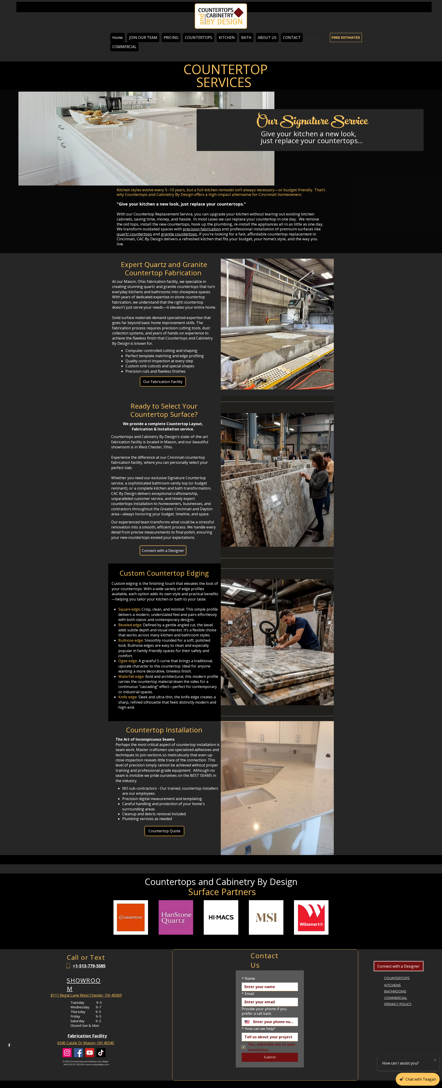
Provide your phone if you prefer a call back (264, 1011)
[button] (198, 37)
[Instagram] (67, 1052)
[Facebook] (9, 1045)
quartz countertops (134, 234)
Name (248, 978)
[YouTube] (89, 1052)
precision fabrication (202, 229)
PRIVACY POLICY (398, 1004)
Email (248, 993)
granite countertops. (179, 234)
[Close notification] (435, 1060)
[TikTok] (100, 1052)
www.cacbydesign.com (97, 1064)
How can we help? (258, 1028)
